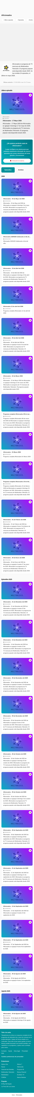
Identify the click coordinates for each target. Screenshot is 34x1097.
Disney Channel (21, 1072)
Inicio (13, 1095)
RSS (2, 1053)
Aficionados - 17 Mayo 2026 (12, 120)
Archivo (21, 170)
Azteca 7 (19, 1064)
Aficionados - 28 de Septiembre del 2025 (15, 830)
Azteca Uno (4, 1064)
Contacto (4, 1051)
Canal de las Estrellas (7, 1069)
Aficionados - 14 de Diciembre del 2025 (15, 640)
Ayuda (10, 1051)
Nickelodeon (4, 1074)
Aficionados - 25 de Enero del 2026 (14, 557)
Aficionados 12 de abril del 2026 (13, 306)
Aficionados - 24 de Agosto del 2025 (14, 1013)
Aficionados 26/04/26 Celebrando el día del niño (17, 236)
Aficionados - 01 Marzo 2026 (12, 452)
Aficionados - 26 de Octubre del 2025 (14, 754)
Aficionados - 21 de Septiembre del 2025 (15, 868)
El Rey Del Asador (6, 1084)
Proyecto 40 (20, 1069)
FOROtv (3, 1077)
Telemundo (20, 1067)
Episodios (8, 170)
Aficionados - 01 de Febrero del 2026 (14, 519)
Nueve (3, 1067)
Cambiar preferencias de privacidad (12, 1056)
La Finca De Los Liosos (8, 1086)
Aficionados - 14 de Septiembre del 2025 (15, 906)
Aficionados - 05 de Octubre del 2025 (14, 792)
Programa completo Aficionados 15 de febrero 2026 (17, 481)
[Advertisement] (17, 42)
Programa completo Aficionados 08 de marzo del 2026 (17, 414)
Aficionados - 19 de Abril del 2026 (13, 268)
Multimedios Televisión (7, 1072)
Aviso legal (17, 1051)
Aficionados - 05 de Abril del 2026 (13, 338)
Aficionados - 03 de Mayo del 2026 (14, 198)
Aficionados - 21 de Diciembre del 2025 (15, 602)
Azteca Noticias (21, 1077)
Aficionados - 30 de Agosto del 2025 (14, 973)
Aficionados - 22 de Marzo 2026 (13, 376)
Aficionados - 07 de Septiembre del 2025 (15, 940)
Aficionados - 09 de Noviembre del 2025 (15, 716)
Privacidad (25, 1051)
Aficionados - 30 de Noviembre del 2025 (15, 678)
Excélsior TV (20, 1074)
